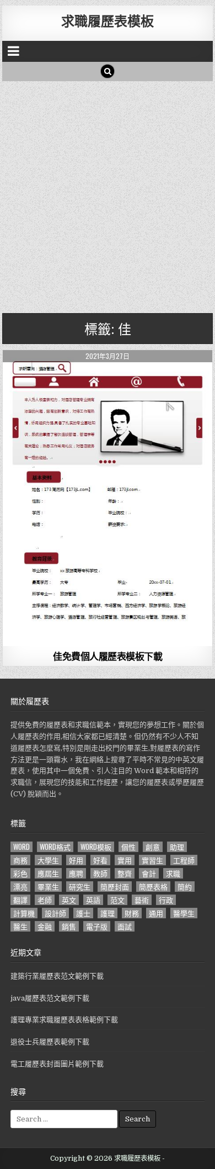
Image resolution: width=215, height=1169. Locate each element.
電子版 (97, 926)
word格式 (55, 847)
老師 (44, 900)
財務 (132, 913)
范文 (117, 900)
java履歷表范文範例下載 (49, 998)
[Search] (107, 71)
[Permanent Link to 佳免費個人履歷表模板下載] (107, 498)
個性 (128, 847)
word (21, 847)
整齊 (124, 873)
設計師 (55, 913)
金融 (44, 926)
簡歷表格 (153, 886)
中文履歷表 (107, 377)
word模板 (95, 847)
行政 (166, 900)
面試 (124, 926)
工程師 (184, 860)
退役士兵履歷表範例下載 (49, 1042)
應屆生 (48, 873)
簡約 (185, 886)
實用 (124, 860)
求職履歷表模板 (107, 20)
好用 (76, 860)
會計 (149, 873)
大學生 (48, 860)
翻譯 (20, 900)
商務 (20, 860)
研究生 (79, 886)
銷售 (69, 926)
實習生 (152, 860)
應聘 (76, 873)
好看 (100, 860)
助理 (177, 847)
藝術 (142, 900)
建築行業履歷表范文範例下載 (57, 976)
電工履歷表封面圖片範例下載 (57, 1064)
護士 (83, 913)
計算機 (24, 913)
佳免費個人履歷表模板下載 (107, 656)
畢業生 (48, 886)
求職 (173, 873)
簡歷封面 (114, 886)
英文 (69, 900)
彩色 (20, 873)
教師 (100, 873)
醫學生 (184, 913)
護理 (107, 913)
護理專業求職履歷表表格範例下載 (64, 1019)
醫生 (20, 926)
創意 (153, 847)
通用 (156, 913)
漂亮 (20, 886)
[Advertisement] (107, 194)
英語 (93, 900)
